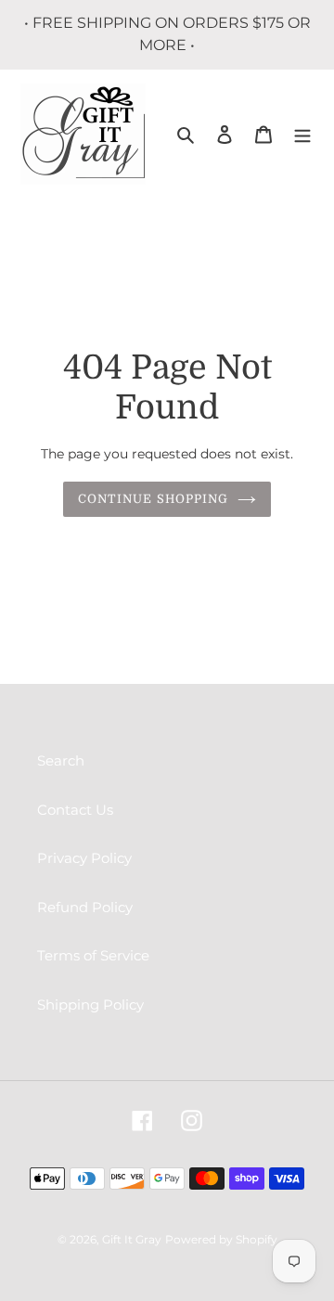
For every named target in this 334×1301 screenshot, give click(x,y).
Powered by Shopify (221, 1239)
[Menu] (302, 134)
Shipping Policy (90, 1004)
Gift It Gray (131, 1239)
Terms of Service (93, 955)
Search (60, 760)
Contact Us (75, 809)
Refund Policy (85, 907)
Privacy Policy (84, 858)
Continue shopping (153, 499)
